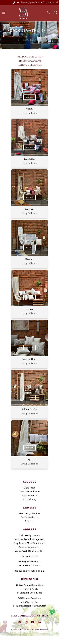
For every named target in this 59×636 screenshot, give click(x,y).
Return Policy (30, 499)
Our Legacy (29, 487)
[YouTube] (32, 622)
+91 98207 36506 (29, 601)
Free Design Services (29, 513)
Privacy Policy (29, 495)
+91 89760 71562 (19, 2)
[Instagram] (26, 622)
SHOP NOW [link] (29, 39)
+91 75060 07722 (29, 556)
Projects (29, 521)
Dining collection (30, 64)
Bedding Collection (30, 56)
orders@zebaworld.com (29, 592)
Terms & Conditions (29, 491)
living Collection (30, 60)
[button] (3, 12)
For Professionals (29, 517)
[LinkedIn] (39, 622)
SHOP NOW (29, 97)
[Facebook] (19, 622)
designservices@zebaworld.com (29, 605)
